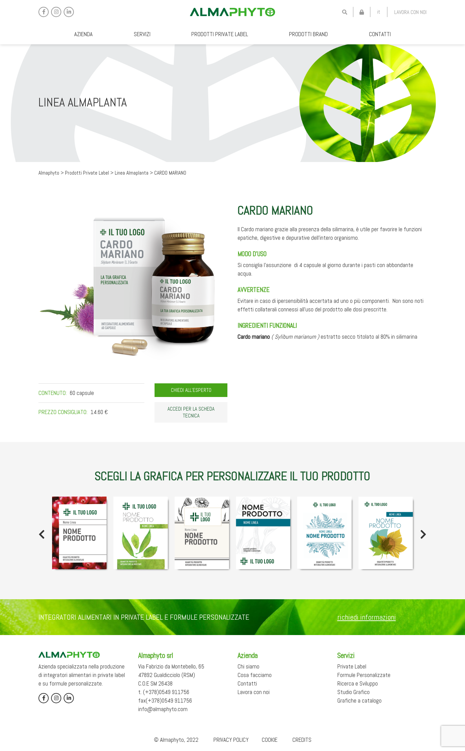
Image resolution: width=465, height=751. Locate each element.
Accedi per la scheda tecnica (190, 412)
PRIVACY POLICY (230, 739)
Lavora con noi (410, 12)
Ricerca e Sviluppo (357, 683)
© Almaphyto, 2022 (176, 739)
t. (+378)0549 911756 (163, 692)
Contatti (380, 34)
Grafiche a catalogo (359, 700)
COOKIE (269, 739)
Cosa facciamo (255, 675)
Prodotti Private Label (219, 34)
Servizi (142, 34)
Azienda (83, 34)
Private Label (351, 666)
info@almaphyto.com (163, 709)
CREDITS (301, 739)
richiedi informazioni (366, 617)
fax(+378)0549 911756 (165, 700)
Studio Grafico (353, 692)
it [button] (378, 11)
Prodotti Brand (308, 34)
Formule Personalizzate (363, 675)
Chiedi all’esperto (191, 390)
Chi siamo (248, 666)
